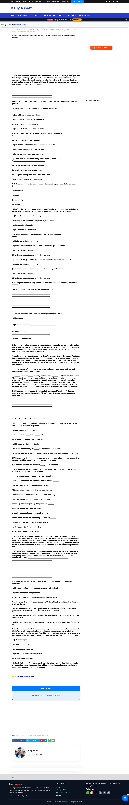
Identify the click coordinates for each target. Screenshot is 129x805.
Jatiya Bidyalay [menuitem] (49, 15)
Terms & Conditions (63, 792)
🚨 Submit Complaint (101, 48)
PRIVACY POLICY (39, 2)
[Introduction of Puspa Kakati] (20, 752)
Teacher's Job (65, 2)
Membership (55, 2)
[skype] (117, 1)
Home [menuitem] (13, 15)
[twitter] (106, 1)
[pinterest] (113, 1)
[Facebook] (33, 754)
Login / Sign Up (78, 1)
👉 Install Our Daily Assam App (23, 676)
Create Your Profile (19, 25)
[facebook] (103, 1)
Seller (48, 2)
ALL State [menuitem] (71, 15)
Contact (24, 2)
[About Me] (29, 754)
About (18, 2)
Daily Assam (22, 8)
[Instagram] (37, 754)
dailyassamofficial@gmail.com (19, 796)
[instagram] (110, 1)
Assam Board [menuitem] (22, 15)
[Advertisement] (46, 57)
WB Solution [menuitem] (84, 15)
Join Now (30, 2)
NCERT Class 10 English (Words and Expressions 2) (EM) (32, 30)
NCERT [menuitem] (61, 15)
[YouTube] (41, 754)
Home (12, 2)
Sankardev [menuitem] (36, 15)
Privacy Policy (61, 790)
